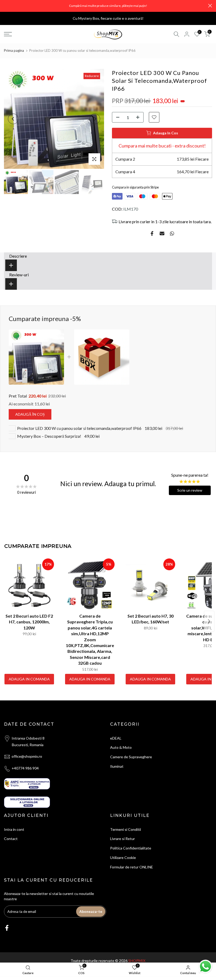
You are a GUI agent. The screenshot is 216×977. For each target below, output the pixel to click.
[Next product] (209, 621)
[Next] (95, 119)
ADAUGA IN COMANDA (29, 679)
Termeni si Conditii (125, 829)
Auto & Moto (121, 747)
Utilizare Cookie (123, 857)
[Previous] (13, 119)
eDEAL (115, 738)
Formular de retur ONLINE (131, 867)
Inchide (6, 6)
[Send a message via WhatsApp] (205, 966)
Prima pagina (14, 50)
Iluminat (117, 766)
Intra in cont (14, 829)
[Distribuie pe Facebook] (152, 233)
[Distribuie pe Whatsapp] (172, 233)
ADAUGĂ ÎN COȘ (30, 414)
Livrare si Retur (122, 838)
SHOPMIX (136, 960)
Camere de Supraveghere (131, 757)
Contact (11, 838)
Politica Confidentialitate (130, 848)
